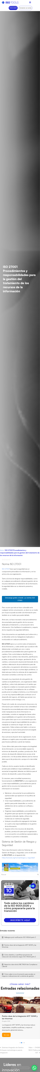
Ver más (6, 1031)
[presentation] (1, 1043)
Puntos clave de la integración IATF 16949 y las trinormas (19, 946)
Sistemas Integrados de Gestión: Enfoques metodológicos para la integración (12, 1050)
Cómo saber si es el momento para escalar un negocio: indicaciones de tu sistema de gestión (18, 975)
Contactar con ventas (25, 8)
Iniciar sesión (13, 8)
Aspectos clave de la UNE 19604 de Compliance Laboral (19, 965)
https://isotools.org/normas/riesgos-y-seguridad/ (18, 858)
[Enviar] (38, 874)
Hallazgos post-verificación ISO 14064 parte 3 (20, 937)
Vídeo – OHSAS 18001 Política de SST (34, 1050)
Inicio (2, 550)
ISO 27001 (5, 569)
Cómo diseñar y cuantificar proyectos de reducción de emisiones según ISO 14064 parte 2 (19, 956)
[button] (21, 1042)
